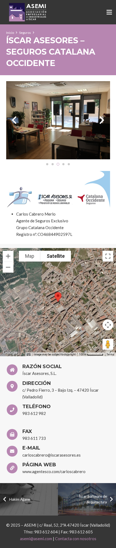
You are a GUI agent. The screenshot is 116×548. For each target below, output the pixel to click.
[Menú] (109, 12)
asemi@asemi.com (36, 538)
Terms (110, 354)
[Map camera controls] (108, 324)
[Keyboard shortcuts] (28, 354)
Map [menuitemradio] (29, 256)
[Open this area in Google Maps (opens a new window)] (10, 352)
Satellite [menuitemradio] (56, 256)
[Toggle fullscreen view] (108, 256)
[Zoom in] (8, 256)
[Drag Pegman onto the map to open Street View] (108, 344)
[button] (58, 297)
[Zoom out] (8, 267)
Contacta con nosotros (75, 538)
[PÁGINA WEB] (14, 469)
